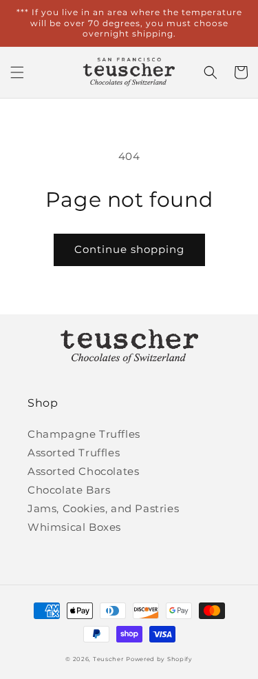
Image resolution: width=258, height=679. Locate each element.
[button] (17, 72)
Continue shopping (129, 249)
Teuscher (108, 659)
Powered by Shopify (159, 659)
